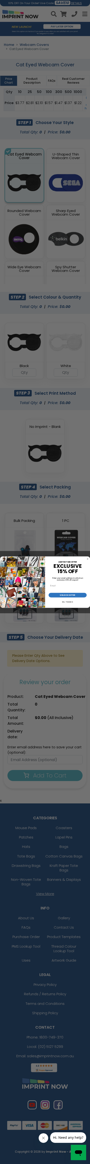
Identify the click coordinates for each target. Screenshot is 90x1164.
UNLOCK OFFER (67, 595)
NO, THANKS (67, 602)
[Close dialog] (87, 558)
